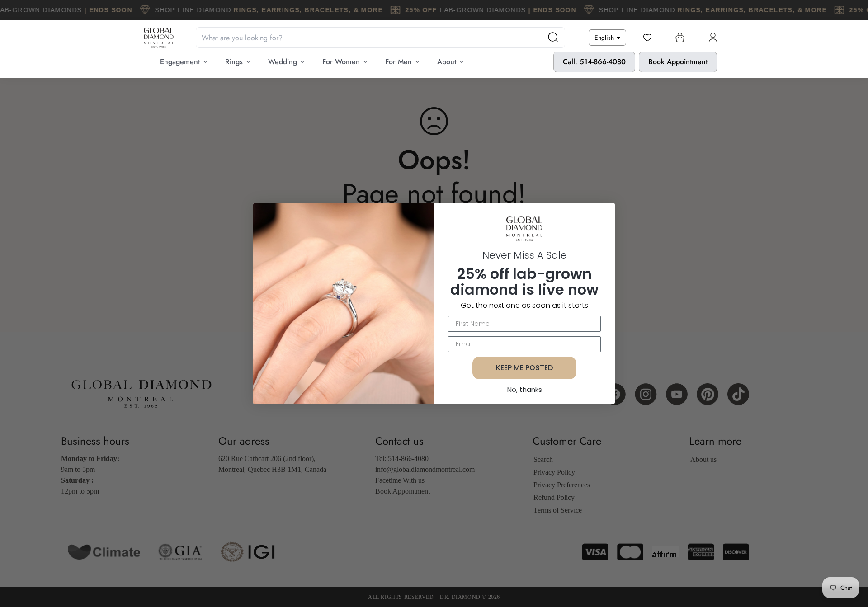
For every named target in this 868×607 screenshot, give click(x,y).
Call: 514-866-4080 (594, 61)
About (446, 61)
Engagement (180, 61)
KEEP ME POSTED (524, 367)
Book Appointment (678, 61)
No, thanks (524, 389)
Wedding (282, 61)
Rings (234, 61)
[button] (678, 37)
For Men (398, 61)
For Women (341, 61)
